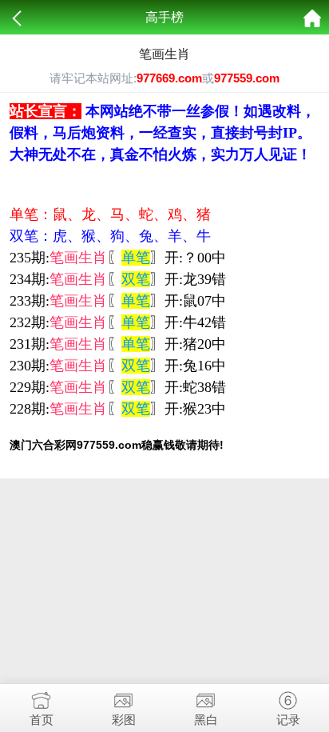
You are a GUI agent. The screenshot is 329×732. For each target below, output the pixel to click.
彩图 (124, 719)
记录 (288, 719)
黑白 (206, 719)
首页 (42, 719)
